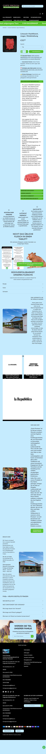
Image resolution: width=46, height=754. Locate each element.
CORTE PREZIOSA (9, 734)
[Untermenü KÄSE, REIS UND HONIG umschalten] (27, 20)
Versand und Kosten (29, 657)
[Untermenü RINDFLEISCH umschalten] (21, 17)
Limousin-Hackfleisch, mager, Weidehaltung (16, 27)
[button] (42, 13)
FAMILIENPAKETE (7, 20)
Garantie (26, 666)
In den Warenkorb (36, 51)
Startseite (4, 27)
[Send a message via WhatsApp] (43, 747)
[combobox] (32, 6)
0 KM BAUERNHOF (23, 23)
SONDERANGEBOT (34, 20)
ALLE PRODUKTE (7, 17)
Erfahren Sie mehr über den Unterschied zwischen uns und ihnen (30, 264)
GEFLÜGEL (26, 17)
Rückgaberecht (28, 660)
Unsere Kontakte (28, 655)
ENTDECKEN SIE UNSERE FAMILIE (37, 531)
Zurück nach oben (22, 645)
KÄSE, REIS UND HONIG (20, 20)
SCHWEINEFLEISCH (36, 17)
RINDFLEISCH (16, 17)
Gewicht (22, 44)
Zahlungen (26, 652)
